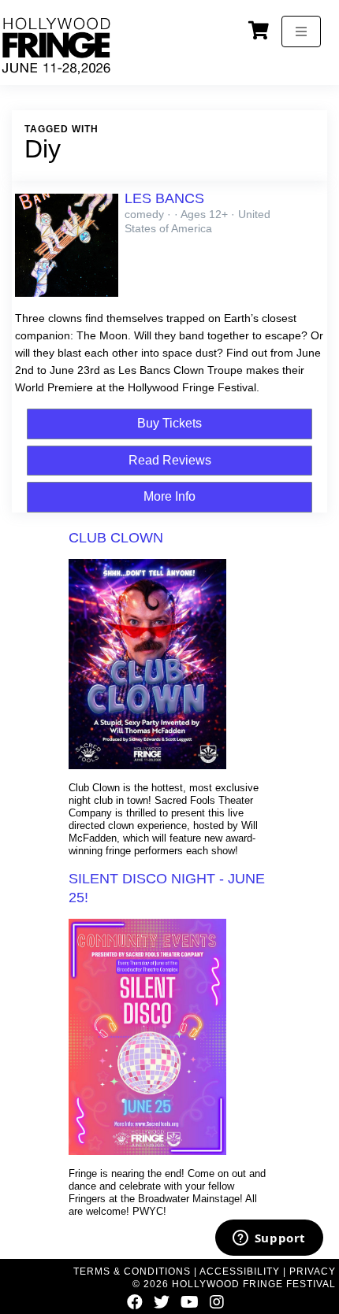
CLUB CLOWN (116, 538)
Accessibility (239, 1271)
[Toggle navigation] (301, 31)
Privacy (312, 1271)
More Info (169, 496)
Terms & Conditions (132, 1271)
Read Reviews (170, 460)
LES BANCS (164, 198)
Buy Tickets (169, 423)
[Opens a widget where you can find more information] (268, 1239)
